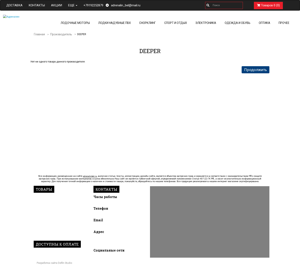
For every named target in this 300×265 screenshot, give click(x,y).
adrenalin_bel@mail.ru (125, 5)
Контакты (37, 5)
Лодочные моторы (75, 22)
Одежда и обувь (237, 22)
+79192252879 (93, 5)
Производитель (61, 34)
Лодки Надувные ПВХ (114, 22)
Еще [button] (71, 5)
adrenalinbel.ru (90, 176)
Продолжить (255, 69)
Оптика (264, 22)
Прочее (284, 22)
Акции (56, 5)
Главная (39, 34)
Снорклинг (147, 22)
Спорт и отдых (175, 22)
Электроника (205, 22)
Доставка (14, 5)
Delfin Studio (65, 263)
